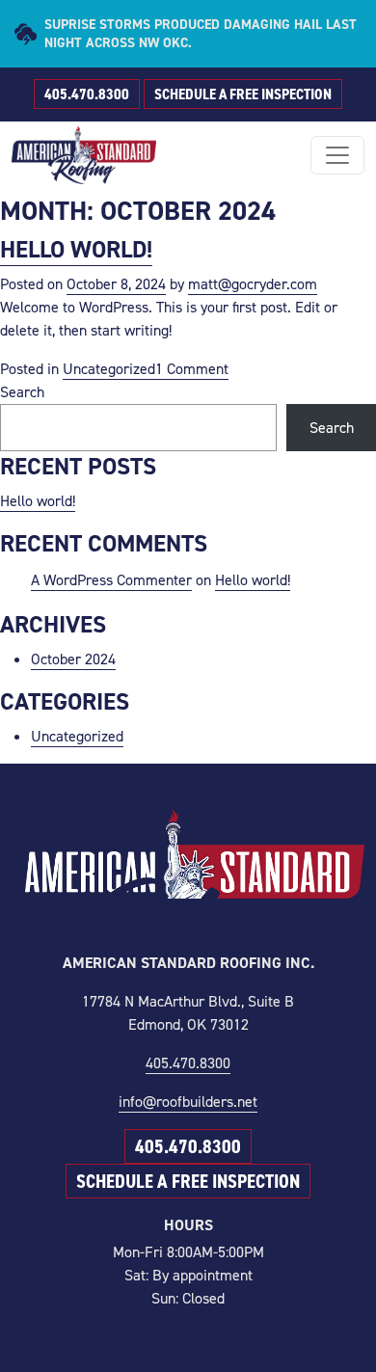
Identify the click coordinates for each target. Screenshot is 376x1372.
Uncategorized (109, 369)
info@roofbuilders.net (188, 1101)
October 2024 (73, 659)
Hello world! (76, 249)
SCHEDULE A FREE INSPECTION (243, 94)
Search (22, 392)
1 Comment (191, 369)
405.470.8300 (86, 94)
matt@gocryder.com (252, 284)
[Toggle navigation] (337, 155)
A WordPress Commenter (111, 580)
